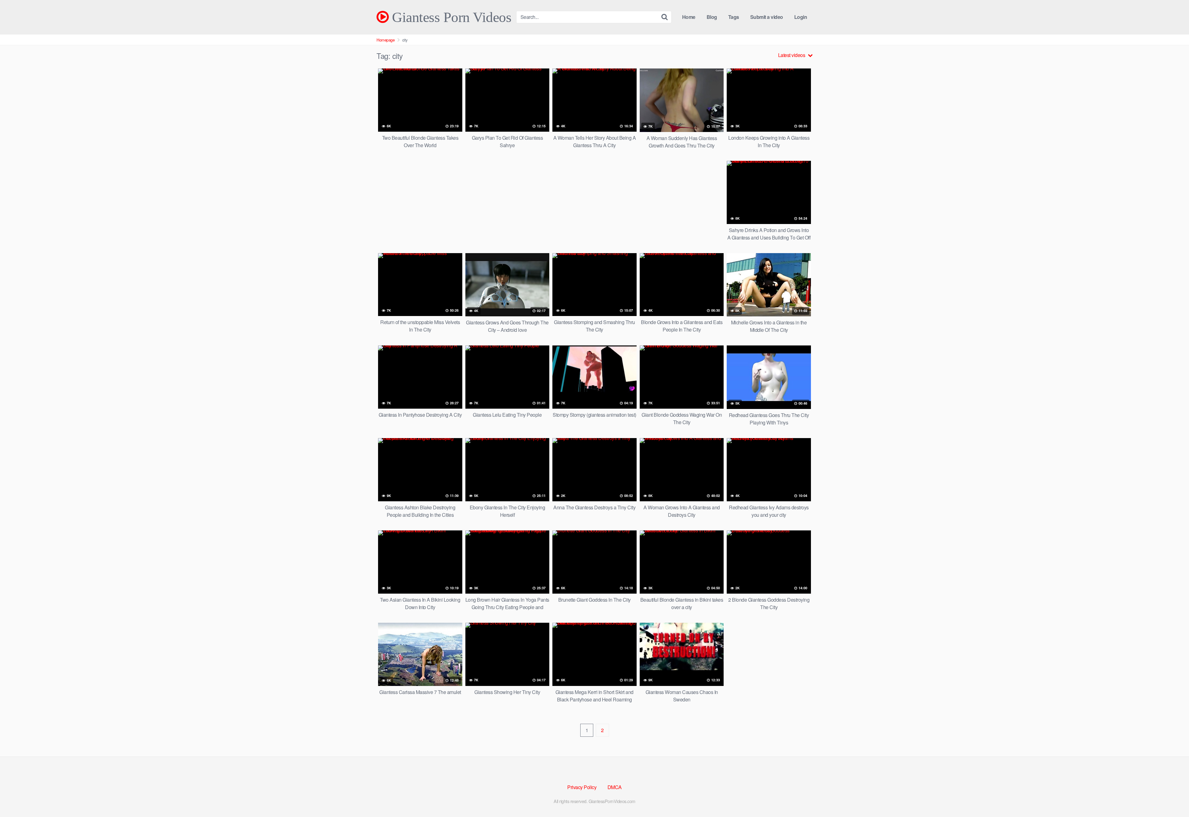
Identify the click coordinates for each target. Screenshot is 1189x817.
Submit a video (766, 16)
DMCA (615, 787)
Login (800, 16)
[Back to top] (1172, 797)
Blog (712, 16)
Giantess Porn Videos (450, 17)
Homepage (385, 40)
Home (688, 16)
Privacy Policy (581, 787)
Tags (733, 16)
